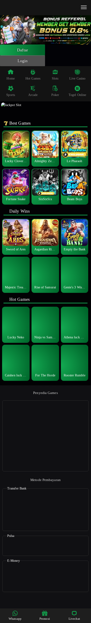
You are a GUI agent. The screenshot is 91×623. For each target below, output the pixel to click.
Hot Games (32, 78)
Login (23, 60)
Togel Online (77, 95)
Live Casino (77, 78)
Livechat (74, 618)
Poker (55, 95)
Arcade (33, 95)
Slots (55, 78)
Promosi (44, 618)
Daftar (22, 50)
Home (10, 78)
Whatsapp (15, 618)
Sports (10, 95)
